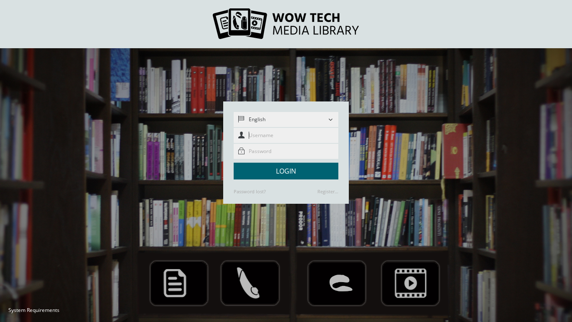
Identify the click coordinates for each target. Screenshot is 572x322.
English (257, 119)
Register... (327, 191)
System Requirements (33, 310)
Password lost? (250, 191)
